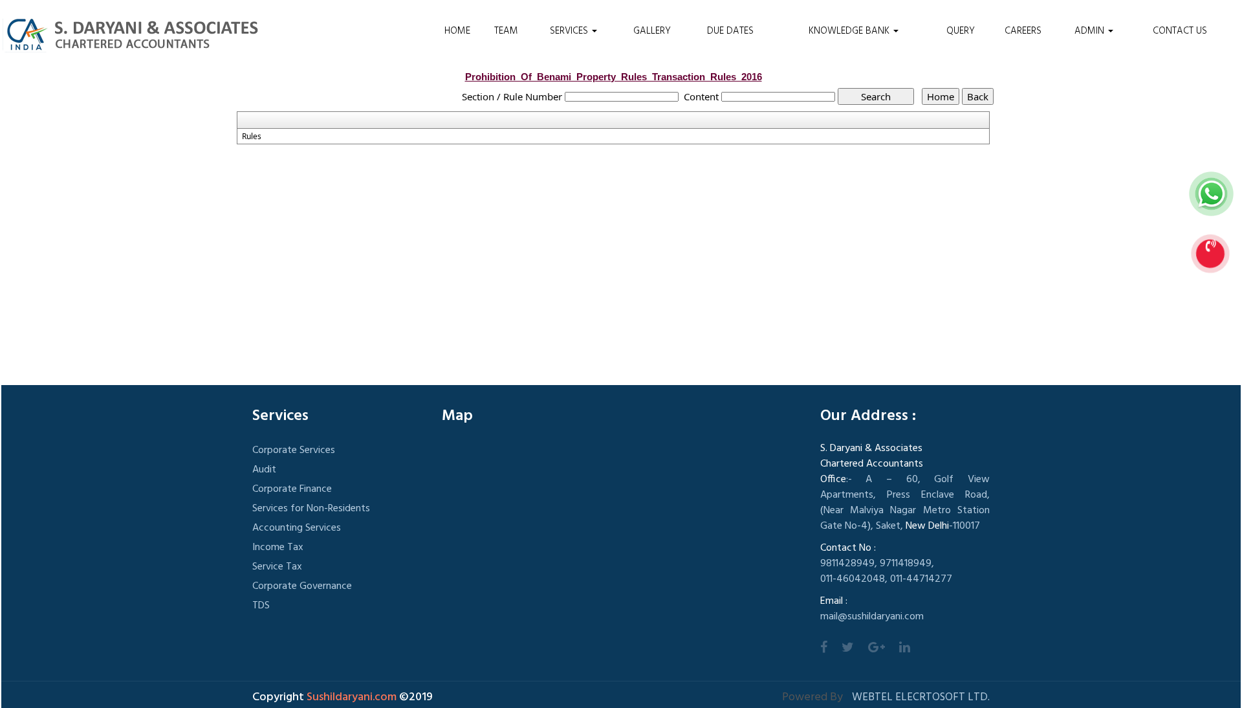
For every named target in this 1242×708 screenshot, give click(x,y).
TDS (261, 605)
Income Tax (277, 547)
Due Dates (730, 31)
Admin (1090, 31)
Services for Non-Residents (311, 508)
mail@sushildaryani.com (872, 616)
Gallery (652, 31)
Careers (1023, 31)
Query (960, 31)
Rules (251, 136)
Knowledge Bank (850, 31)
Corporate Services (293, 450)
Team (506, 31)
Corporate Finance (292, 489)
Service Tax (277, 567)
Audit (264, 469)
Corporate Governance (302, 586)
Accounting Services (296, 528)
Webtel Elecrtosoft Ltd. (921, 697)
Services (570, 31)
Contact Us (1180, 31)
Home (457, 31)
